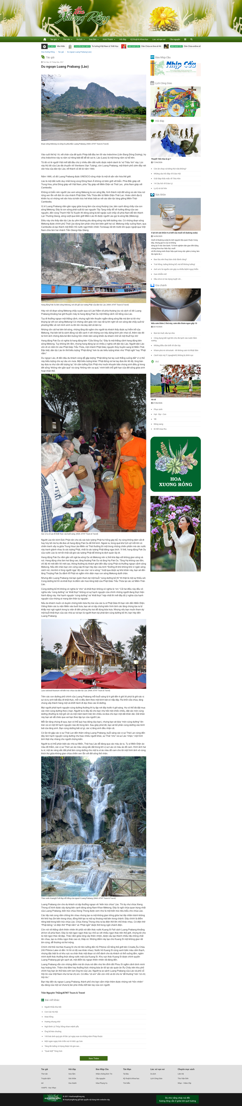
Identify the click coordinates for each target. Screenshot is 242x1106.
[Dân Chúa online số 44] (120, 46)
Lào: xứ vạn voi (159, 39)
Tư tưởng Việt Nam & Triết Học (59, 46)
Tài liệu (126, 1074)
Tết (155, 419)
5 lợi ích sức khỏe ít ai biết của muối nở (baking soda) (174, 233)
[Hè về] (175, 381)
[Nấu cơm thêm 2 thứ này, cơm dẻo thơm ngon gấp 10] (175, 304)
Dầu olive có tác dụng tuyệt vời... (168, 279)
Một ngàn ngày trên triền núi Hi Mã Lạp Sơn (64, 1041)
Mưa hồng (49, 1016)
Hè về (153, 399)
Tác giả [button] (53, 39)
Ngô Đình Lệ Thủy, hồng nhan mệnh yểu (62, 1026)
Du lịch (153, 1074)
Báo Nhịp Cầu (163, 57)
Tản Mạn (127, 1069)
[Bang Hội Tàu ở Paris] (163, 46)
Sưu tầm (71, 1074)
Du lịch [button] (79, 39)
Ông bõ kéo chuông (53, 1031)
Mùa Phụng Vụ (101, 1083)
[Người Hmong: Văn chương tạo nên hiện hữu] (199, 46)
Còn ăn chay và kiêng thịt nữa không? (170, 168)
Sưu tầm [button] (93, 39)
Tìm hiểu (126, 1083)
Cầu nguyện (175, 39)
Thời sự (171, 46)
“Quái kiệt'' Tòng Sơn (53, 1051)
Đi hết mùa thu (160, 429)
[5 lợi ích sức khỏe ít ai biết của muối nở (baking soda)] (175, 214)
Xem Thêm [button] (94, 1058)
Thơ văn (44, 1074)
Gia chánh (161, 285)
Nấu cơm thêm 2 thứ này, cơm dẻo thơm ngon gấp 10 (174, 323)
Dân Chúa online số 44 (148, 46)
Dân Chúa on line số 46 (106, 46)
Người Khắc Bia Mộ (53, 1007)
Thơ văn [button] (67, 39)
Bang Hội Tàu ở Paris (185, 46)
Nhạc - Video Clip (184, 1083)
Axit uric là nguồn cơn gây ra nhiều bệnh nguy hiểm (176, 269)
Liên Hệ (181, 1074)
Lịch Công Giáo (163, 83)
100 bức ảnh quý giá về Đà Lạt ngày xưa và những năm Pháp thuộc (74, 1036)
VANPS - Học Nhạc (48, 1087)
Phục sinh (158, 409)
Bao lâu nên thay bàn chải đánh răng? (170, 259)
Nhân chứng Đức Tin (104, 1074)
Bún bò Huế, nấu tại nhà (164, 333)
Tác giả (50, 57)
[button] (185, 39)
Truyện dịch (46, 1078)
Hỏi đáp (122, 39)
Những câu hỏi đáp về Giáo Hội (167, 173)
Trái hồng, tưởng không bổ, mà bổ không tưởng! (174, 264)
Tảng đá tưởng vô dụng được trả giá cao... (63, 1046)
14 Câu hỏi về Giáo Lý (163, 183)
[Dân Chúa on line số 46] (78, 46)
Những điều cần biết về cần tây (167, 345)
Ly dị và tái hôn (160, 188)
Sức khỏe (160, 194)
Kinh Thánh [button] (108, 39)
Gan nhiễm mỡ (160, 274)
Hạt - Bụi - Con (160, 414)
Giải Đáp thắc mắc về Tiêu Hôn (167, 178)
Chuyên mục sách (186, 1069)
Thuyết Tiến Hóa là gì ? (161, 159)
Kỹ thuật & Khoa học (139, 39)
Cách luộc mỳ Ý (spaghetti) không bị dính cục (173, 355)
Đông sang (158, 424)
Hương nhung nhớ (52, 1021)
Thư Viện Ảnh (183, 1078)
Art (157, 361)
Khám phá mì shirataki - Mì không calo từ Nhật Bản (176, 350)
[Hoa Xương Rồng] (44, 39)
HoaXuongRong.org (76, 1096)
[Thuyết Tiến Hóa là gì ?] (175, 140)
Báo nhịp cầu (88, 46)
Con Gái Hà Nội (51, 1011)
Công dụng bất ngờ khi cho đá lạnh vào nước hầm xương (174, 339)
